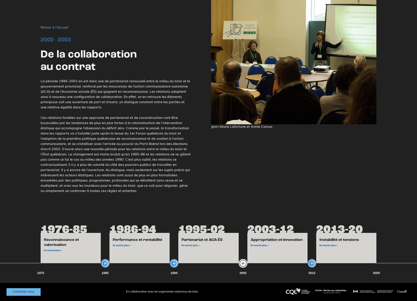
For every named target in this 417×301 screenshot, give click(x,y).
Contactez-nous (23, 291)
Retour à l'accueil (54, 27)
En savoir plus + (53, 250)
